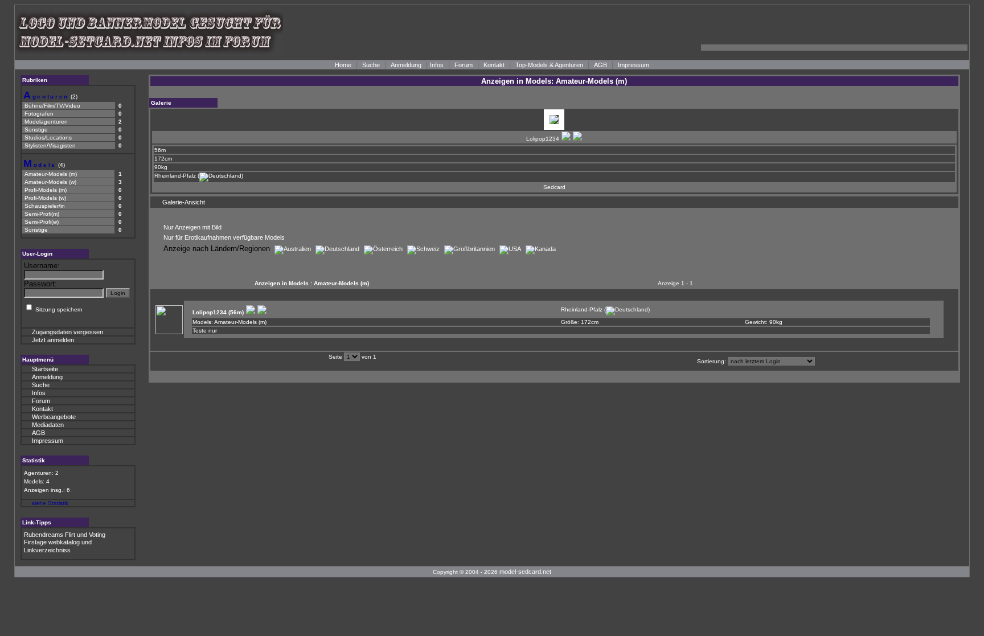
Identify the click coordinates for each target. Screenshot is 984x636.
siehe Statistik (50, 503)
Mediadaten (48, 424)
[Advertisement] (834, 32)
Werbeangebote (54, 416)
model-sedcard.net (525, 571)
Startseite (45, 369)
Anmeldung (406, 64)
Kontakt (494, 64)
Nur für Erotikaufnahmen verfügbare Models (224, 237)
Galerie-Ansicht (183, 202)
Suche (371, 64)
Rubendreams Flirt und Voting (64, 534)
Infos (437, 64)
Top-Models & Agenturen (549, 64)
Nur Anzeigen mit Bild (192, 227)
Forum (463, 64)
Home (343, 64)
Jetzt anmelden (53, 340)
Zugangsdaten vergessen (67, 332)
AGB (600, 64)
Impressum (633, 64)
